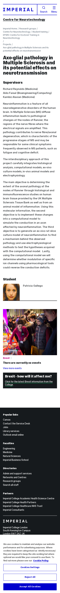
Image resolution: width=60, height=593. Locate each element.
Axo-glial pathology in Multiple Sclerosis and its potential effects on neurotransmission (26, 49)
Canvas (6, 419)
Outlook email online (13, 434)
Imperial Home (10, 28)
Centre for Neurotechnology (24, 19)
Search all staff (10, 484)
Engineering (9, 448)
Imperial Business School (15, 459)
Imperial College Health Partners (19, 502)
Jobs (5, 427)
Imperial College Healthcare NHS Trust (22, 506)
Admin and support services (17, 473)
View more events (12, 368)
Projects (7, 44)
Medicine (7, 452)
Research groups (27, 28)
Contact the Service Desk (16, 423)
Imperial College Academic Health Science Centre (28, 498)
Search (43, 11)
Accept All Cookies (30, 586)
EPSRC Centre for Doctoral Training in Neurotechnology (21, 36)
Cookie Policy (40, 560)
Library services (11, 431)
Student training (40, 32)
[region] (30, 564)
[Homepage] (20, 9)
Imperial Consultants (13, 509)
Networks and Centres (14, 477)
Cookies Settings (30, 567)
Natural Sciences (12, 456)
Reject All (30, 577)
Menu (54, 11)
